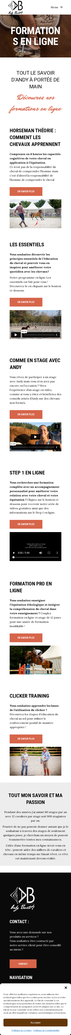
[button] (66, 987)
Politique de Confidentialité (46, 1030)
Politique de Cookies (22, 1030)
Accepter (36, 1022)
